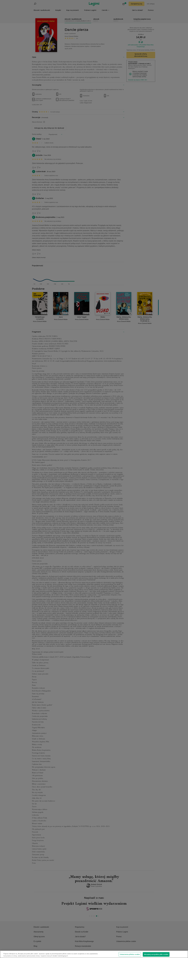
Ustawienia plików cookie (130, 954)
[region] (94, 954)
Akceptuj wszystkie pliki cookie (156, 954)
